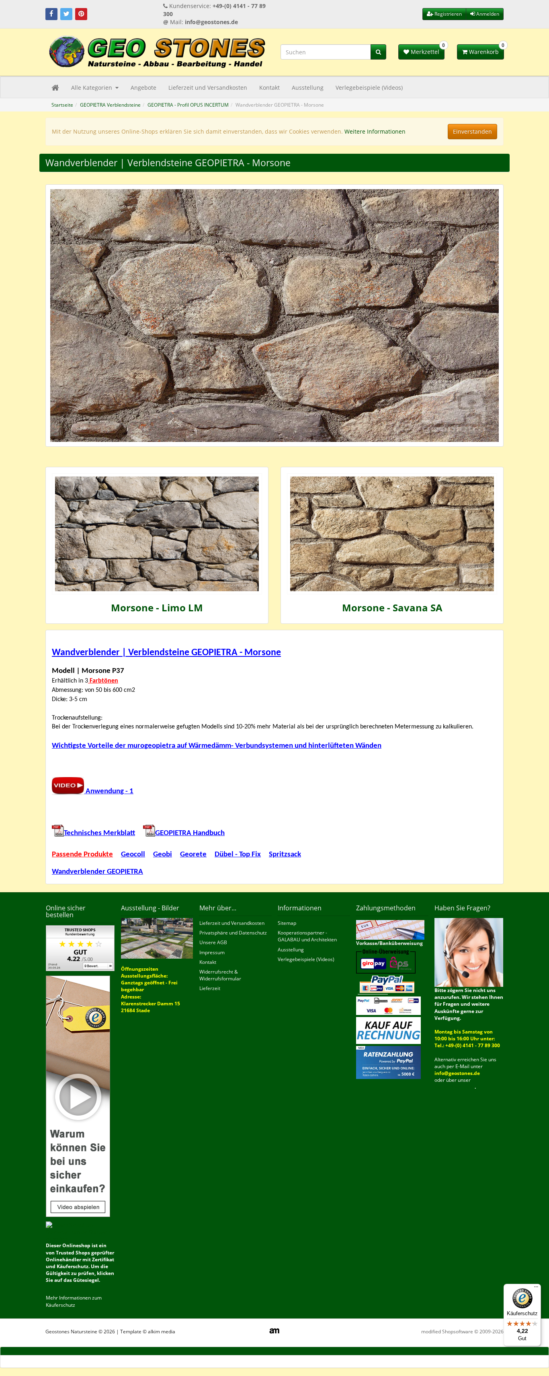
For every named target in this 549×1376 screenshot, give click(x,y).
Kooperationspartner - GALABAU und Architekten (307, 936)
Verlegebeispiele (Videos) (369, 87)
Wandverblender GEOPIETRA (97, 872)
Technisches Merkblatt (99, 833)
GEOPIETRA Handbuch (190, 833)
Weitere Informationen (375, 131)
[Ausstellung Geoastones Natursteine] (157, 938)
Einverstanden (472, 131)
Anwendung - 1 (108, 791)
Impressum (212, 952)
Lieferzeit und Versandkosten (207, 87)
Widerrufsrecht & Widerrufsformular (220, 975)
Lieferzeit (209, 988)
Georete (193, 854)
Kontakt (269, 87)
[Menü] (536, 1288)
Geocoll (133, 854)
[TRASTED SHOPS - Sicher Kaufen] (78, 1095)
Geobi (162, 854)
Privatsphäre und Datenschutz (233, 932)
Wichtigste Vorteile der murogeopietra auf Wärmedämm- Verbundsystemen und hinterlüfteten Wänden (216, 746)
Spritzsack (285, 854)
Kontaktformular (454, 1086)
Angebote (143, 87)
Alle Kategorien (92, 87)
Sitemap (287, 923)
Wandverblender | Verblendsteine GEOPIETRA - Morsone (166, 653)
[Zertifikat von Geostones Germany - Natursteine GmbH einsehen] (80, 947)
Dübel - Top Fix (238, 854)
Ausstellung (308, 87)
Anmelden (487, 13)
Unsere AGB (213, 942)
